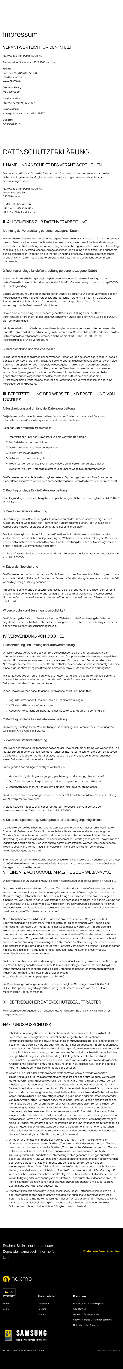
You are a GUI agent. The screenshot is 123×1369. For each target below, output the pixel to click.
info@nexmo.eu (12, 77)
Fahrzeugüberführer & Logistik (88, 1303)
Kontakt (42, 1314)
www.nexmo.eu (12, 81)
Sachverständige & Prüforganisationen (92, 1319)
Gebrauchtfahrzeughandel (86, 1314)
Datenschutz (113, 1350)
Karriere (42, 1308)
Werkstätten (79, 1308)
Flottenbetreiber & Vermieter (87, 1325)
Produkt (7, 1303)
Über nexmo (44, 1303)
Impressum (100, 1350)
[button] (9, 1292)
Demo (6, 1308)
